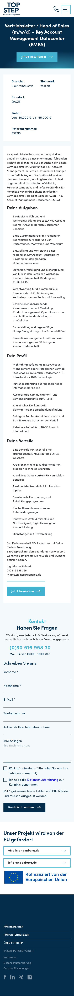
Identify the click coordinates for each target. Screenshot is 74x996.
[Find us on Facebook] (6, 977)
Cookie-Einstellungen (16, 968)
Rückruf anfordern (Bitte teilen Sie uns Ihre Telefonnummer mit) (38, 771)
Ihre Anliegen (12, 741)
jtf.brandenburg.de (22, 862)
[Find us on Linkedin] (14, 977)
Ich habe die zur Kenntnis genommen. (36, 782)
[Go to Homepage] (11, 9)
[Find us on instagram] (32, 977)
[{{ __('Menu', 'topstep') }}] (66, 9)
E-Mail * (9, 699)
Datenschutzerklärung (17, 963)
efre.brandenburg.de (24, 850)
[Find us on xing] (23, 977)
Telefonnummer (14, 713)
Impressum (10, 957)
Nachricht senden (21, 807)
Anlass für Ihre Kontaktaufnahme (26, 727)
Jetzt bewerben (33, 57)
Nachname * (12, 686)
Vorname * (10, 672)
